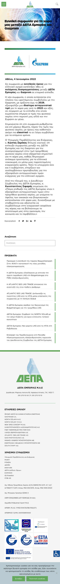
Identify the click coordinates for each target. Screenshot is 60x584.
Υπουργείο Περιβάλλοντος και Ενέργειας (20, 457)
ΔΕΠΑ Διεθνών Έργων (13, 470)
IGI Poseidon (9, 475)
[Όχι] (56, 573)
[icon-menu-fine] (3, 4)
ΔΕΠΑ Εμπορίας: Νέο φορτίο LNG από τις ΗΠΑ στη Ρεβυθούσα (29, 327)
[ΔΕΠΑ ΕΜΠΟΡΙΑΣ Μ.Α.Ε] (30, 4)
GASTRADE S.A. (10, 417)
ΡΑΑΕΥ (7, 460)
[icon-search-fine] (57, 4)
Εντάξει (18, 579)
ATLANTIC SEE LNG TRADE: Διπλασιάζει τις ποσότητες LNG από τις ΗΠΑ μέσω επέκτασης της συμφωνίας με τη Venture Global (29, 296)
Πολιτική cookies (37, 579)
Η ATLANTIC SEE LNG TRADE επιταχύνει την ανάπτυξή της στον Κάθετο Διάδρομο (27, 285)
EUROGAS (8, 473)
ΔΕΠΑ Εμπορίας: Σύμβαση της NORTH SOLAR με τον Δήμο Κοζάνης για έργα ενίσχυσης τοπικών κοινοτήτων (29, 316)
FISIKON (8, 462)
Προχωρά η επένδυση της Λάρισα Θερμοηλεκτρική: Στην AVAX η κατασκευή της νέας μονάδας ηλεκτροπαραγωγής (29, 263)
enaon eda (8, 467)
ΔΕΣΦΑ (7, 465)
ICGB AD (8, 478)
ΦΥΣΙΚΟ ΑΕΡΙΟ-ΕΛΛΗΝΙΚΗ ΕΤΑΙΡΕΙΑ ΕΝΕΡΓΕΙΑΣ (22, 414)
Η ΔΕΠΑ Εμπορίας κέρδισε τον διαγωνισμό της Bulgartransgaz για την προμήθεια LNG (28, 306)
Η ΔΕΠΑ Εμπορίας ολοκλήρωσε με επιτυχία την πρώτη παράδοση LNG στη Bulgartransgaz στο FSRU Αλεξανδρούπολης (28, 275)
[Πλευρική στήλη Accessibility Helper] (56, 553)
